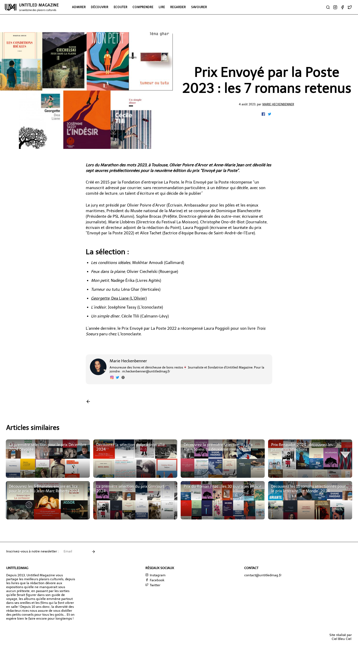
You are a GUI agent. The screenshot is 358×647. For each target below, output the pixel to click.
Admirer (79, 7)
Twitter (154, 585)
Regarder (178, 7)
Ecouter (120, 7)
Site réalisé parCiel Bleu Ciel (340, 637)
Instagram (157, 575)
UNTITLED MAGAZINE (39, 7)
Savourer (199, 7)
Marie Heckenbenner (278, 104)
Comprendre (143, 7)
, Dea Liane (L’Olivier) (119, 298)
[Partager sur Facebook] (264, 115)
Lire (162, 7)
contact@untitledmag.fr (263, 575)
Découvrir (99, 7)
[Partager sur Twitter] (269, 115)
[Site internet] (123, 378)
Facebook (156, 580)
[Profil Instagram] (112, 378)
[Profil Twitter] (117, 378)
